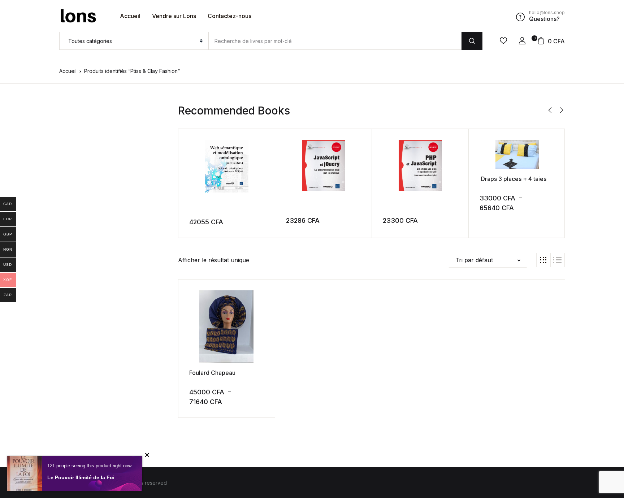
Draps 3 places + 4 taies (513, 178)
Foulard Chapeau (213, 372)
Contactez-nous (229, 16)
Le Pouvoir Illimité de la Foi (80, 477)
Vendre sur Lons (174, 16)
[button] (522, 41)
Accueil (130, 16)
